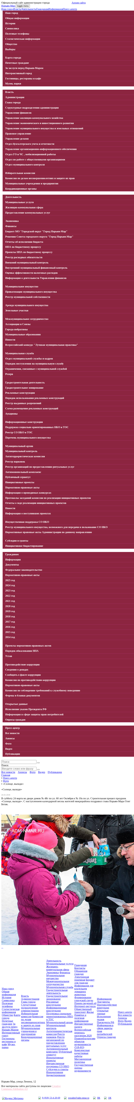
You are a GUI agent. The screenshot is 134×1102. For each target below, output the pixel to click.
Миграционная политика (82, 1060)
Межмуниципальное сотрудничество (26, 319)
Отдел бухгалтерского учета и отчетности (29, 143)
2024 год (10, 585)
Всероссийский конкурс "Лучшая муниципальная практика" (41, 344)
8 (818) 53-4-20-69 (51, 1098)
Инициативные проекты (19, 482)
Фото (8, 743)
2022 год (10, 595)
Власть (17, 9)
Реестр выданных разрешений (23, 403)
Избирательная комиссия (20, 173)
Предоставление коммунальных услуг (27, 212)
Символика (12, 28)
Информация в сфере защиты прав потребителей (34, 714)
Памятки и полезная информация (81, 1018)
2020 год (10, 606)
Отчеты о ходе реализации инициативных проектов (35, 503)
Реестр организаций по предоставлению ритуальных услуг (39, 466)
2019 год (10, 611)
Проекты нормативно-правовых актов (28, 645)
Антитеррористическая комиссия (25, 456)
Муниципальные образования (23, 334)
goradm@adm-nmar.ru (78, 1098)
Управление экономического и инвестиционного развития (39, 123)
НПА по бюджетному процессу (23, 247)
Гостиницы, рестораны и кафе (23, 78)
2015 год (10, 632)
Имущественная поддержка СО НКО (27, 522)
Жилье (90, 1012)
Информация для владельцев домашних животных (83, 990)
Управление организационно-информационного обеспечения (41, 149)
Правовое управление (18, 133)
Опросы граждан (15, 719)
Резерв (9, 374)
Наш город (7, 9)
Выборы (10, 49)
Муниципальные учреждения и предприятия (31, 183)
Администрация (14, 97)
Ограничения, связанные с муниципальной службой (36, 368)
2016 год (10, 626)
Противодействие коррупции (22, 664)
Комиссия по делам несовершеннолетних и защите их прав (40, 178)
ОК (109, 1098)
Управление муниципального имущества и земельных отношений (44, 128)
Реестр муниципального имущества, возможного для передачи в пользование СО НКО (56, 527)
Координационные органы (21, 188)
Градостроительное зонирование (24, 387)
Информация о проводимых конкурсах (28, 492)
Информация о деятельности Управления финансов (36, 278)
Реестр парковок (15, 461)
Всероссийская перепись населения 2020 (83, 1032)
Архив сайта (79, 2)
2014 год (10, 637)
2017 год (10, 621)
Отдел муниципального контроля (25, 164)
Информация (55, 9)
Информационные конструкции (24, 422)
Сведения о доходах (16, 669)
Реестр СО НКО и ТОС (19, 432)
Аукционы (11, 413)
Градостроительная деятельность (25, 382)
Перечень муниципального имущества (28, 437)
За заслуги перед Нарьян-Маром (24, 68)
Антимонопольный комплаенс (23, 472)
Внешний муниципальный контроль (26, 262)
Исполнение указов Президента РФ (26, 709)
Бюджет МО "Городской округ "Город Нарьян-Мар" (36, 231)
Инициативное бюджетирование (24, 545)
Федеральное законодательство (23, 569)
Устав (8, 656)
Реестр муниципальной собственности (27, 297)
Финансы (11, 226)
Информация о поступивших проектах (28, 513)
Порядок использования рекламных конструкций (34, 398)
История (10, 23)
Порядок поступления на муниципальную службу (34, 363)
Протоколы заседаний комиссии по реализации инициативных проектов (48, 498)
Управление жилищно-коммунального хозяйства (34, 118)
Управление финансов (18, 112)
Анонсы (10, 738)
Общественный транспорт (83, 1010)
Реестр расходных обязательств (23, 257)
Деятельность (28, 9)
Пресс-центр (70, 9)
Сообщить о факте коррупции (23, 674)
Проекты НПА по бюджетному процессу (28, 252)
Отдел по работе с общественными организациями (35, 159)
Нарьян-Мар (8, 5)
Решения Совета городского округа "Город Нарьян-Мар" (39, 236)
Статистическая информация (22, 38)
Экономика (12, 221)
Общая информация (17, 18)
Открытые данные (16, 704)
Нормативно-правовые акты (22, 487)
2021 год (10, 601)
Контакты (79, 968)
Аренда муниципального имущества (26, 305)
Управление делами (17, 138)
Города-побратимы (16, 329)
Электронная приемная (81, 978)
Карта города (13, 57)
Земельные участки (16, 310)
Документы (12, 564)
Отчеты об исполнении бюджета (24, 241)
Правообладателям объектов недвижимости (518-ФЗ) (84, 1043)
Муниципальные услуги (19, 202)
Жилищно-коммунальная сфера (24, 207)
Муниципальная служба (19, 353)
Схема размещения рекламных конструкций (31, 408)
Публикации (12, 753)
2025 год (10, 580)
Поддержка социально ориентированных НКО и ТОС (37, 427)
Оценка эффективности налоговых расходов (31, 272)
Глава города (13, 102)
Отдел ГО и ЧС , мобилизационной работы (30, 154)
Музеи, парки (13, 83)
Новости (10, 339)
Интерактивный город (18, 73)
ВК (98, 1098)
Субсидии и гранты (16, 540)
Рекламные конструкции (20, 392)
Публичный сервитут (18, 477)
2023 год (10, 590)
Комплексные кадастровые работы (82, 1053)
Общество (11, 44)
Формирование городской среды (83, 999)
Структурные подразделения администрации (32, 107)
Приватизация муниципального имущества (31, 291)
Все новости (12, 733)
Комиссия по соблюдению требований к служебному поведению (42, 690)
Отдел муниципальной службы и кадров (29, 358)
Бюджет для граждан (84, 981)
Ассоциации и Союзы (18, 324)
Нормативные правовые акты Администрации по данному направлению (48, 532)
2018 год (10, 616)
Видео (8, 748)
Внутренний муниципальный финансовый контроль (36, 267)
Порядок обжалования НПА (22, 650)
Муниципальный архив (19, 446)
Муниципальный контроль (21, 451)
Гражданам (42, 9)
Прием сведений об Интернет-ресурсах (85, 1005)
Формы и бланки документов (22, 695)
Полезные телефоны (17, 33)
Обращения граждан (80, 972)
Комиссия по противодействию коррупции (30, 680)
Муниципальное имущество (21, 286)
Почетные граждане (17, 62)
